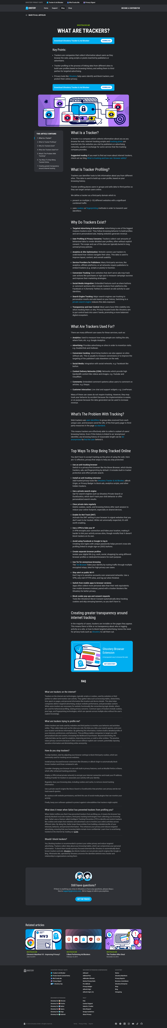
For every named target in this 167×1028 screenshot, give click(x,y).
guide (76, 832)
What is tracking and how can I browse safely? (107, 158)
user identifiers (92, 420)
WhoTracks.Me (74, 2)
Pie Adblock (86, 984)
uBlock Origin (87, 989)
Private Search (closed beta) (61, 975)
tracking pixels (116, 141)
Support (55, 8)
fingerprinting (92, 208)
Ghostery (73, 76)
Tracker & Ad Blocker (56, 2)
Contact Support (88, 1003)
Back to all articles (37, 15)
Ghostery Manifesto (121, 975)
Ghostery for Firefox (58, 1003)
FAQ (84, 1001)
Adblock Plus (87, 975)
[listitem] (44, 944)
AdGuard (85, 973)
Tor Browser (81, 565)
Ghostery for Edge (57, 1011)
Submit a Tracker (88, 1006)
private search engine (82, 302)
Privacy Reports (120, 978)
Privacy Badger (87, 986)
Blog (62, 8)
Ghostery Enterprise (121, 984)
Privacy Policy (83, 1024)
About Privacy (87, 1014)
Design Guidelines (88, 1011)
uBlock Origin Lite (88, 992)
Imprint (91, 1024)
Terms (75, 1024)
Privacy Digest (90, 2)
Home (46, 8)
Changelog (118, 992)
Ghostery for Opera (57, 1009)
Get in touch (83, 899)
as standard (100, 425)
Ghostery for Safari (57, 1006)
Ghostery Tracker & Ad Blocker (111, 480)
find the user (89, 439)
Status (117, 973)
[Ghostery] (31, 8)
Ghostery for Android (58, 1014)
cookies (80, 208)
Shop (70, 8)
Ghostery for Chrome (58, 1001)
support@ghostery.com (72, 891)
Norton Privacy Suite (89, 981)
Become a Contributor (130, 8)
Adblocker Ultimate (89, 978)
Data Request (87, 1009)
